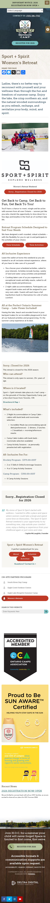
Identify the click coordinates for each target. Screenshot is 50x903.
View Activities (37, 245)
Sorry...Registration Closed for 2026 (25, 192)
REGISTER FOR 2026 (25, 43)
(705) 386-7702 (33, 16)
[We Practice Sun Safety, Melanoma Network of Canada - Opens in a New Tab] (25, 713)
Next (46, 137)
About (16, 554)
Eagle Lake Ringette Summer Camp (23, 593)
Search (21, 867)
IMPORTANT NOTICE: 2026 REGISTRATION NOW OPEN (24, 4)
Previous (4, 137)
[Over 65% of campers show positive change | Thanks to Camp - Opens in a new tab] (20, 763)
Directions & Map (10, 402)
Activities (25, 559)
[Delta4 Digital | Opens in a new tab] (25, 881)
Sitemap (29, 867)
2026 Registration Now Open (22, 790)
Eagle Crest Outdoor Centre (19, 588)
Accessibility (11, 867)
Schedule (32, 554)
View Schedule (13, 245)
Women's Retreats (15, 598)
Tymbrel (31, 874)
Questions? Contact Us (24, 564)
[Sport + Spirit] (25, 170)
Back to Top (39, 867)
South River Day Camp (17, 582)
